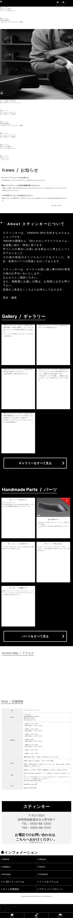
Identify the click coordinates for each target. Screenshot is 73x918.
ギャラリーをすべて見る (35, 463)
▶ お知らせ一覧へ (57, 205)
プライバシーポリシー (51, 889)
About (42, 859)
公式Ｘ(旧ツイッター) (29, 784)
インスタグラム (48, 881)
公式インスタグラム (29, 787)
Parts (42, 866)
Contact (43, 874)
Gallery (6, 866)
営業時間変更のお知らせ (7, 161)
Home (6, 859)
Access (7, 874)
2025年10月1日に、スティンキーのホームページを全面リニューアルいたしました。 (24, 180)
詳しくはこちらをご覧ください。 (33, 780)
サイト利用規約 (11, 889)
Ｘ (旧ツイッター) (12, 881)
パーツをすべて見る (35, 636)
